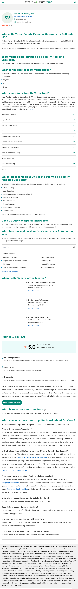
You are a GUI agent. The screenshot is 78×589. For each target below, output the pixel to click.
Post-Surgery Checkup (11, 207)
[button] (74, 2)
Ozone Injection (9, 204)
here (31, 109)
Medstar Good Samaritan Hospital (32, 457)
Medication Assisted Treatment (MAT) (17, 194)
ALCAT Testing (8, 188)
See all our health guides (17, 489)
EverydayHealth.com (10, 482)
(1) (12, 25)
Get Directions (33, 291)
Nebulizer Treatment (10, 197)
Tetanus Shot (8, 210)
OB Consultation (9, 201)
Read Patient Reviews (12, 402)
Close (73, 588)
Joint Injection (8, 191)
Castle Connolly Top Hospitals (14, 470)
